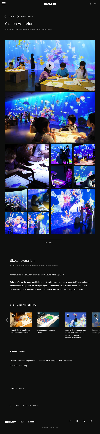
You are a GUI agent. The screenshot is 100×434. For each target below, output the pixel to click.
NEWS (22, 422)
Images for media (16, 388)
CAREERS (31, 422)
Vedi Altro (49, 243)
